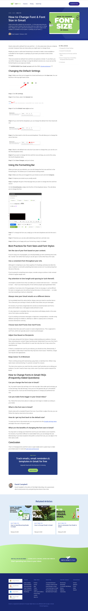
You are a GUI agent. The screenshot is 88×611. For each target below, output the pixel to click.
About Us (36, 597)
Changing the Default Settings (66, 48)
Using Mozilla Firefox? (14, 586)
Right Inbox (36, 579)
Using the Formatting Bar (65, 51)
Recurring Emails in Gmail (51, 590)
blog (14, 12)
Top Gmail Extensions (50, 582)
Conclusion (62, 62)
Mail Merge (26, 591)
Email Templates (27, 588)
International (76, 579)
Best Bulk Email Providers (51, 591)
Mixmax (62, 588)
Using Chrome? (16, 580)
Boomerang (63, 582)
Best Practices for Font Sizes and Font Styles (68, 54)
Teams (35, 588)
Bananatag (62, 584)
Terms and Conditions (39, 591)
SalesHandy (63, 591)
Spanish (75, 590)
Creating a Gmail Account (51, 584)
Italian (74, 588)
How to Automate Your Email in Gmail (67, 525)
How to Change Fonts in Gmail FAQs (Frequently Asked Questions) (68, 58)
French (74, 586)
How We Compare (64, 579)
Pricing (31, 3)
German (75, 582)
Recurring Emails (27, 586)
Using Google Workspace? (14, 597)
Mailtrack (62, 590)
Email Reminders (27, 584)
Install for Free (74, 3)
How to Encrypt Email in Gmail (43, 525)
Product (26, 579)
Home (10, 12)
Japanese (75, 584)
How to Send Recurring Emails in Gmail (20, 525)
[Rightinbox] (16, 3)
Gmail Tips (38, 3)
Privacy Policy (37, 593)
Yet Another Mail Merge (65, 586)
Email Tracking (27, 582)
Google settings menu (50, 421)
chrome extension (45, 66)
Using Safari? (15, 591)
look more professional (32, 449)
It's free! (68, 560)
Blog (12, 523)
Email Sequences (28, 590)
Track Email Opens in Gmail (52, 588)
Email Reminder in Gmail (51, 586)
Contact (35, 595)
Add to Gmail (33, 470)
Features (25, 3)
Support (35, 590)
